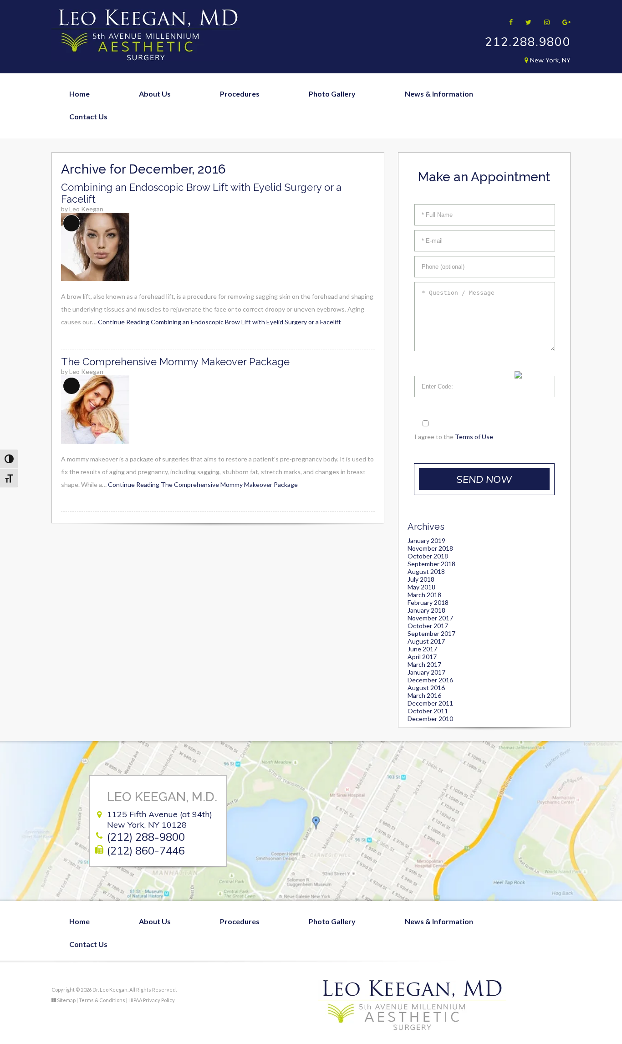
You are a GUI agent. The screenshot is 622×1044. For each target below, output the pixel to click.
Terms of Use (474, 436)
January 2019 (426, 540)
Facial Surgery (224, 186)
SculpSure (353, 303)
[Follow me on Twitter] (525, 22)
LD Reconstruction (504, 350)
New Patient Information (427, 140)
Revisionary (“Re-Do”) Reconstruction (536, 326)
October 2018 (428, 556)
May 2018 (421, 587)
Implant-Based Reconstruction (524, 280)
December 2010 (430, 718)
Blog (393, 117)
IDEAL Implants (498, 187)
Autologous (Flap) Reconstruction (529, 257)
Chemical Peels (361, 256)
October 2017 (428, 625)
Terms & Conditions (102, 1000)
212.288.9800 (528, 41)
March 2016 (424, 695)
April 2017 (422, 656)
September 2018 (431, 564)
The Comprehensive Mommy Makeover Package (175, 362)
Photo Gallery (332, 93)
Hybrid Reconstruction (511, 303)
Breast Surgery (226, 140)
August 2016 (426, 687)
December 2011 (430, 703)
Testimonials (141, 209)
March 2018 (424, 595)
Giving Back (139, 186)
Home (79, 93)
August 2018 (426, 571)
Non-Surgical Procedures (242, 209)
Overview (136, 117)
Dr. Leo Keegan (144, 140)
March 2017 (424, 664)
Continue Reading (219, 322)
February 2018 (428, 602)
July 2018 (421, 579)
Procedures (240, 93)
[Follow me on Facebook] (508, 22)
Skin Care (352, 326)
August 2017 (426, 641)
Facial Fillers (357, 233)
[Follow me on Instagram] (544, 22)
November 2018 (430, 548)
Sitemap (66, 1000)
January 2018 (426, 610)
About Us (155, 93)
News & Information (439, 93)
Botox (347, 210)
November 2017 (430, 618)
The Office (137, 163)
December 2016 (430, 680)
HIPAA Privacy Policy (151, 1000)
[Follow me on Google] (563, 22)
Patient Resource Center (427, 186)
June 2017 (422, 649)
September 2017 (431, 633)
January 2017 (426, 672)
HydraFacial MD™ (366, 280)
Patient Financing (414, 163)
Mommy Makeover (232, 163)
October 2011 (428, 711)
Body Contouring (229, 117)
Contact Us (88, 116)
